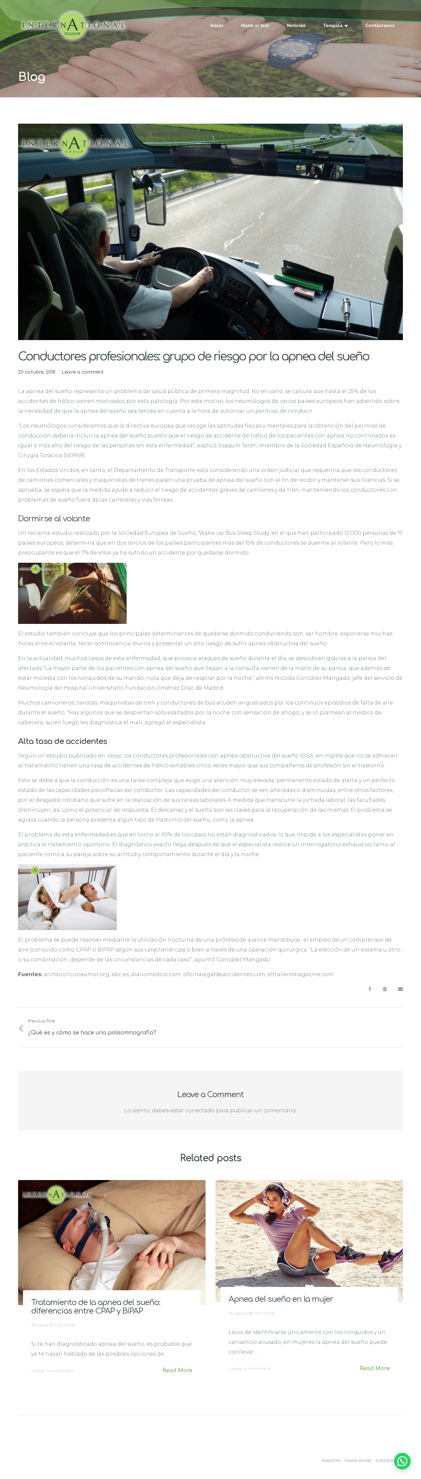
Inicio (216, 25)
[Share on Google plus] (385, 989)
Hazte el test (255, 25)
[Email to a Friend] (400, 989)
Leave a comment (83, 372)
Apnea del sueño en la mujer (281, 1299)
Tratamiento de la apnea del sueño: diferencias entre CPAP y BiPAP (95, 1307)
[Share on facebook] (369, 989)
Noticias (296, 25)
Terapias (333, 25)
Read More (177, 1370)
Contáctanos (380, 25)
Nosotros (331, 1460)
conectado (200, 1110)
